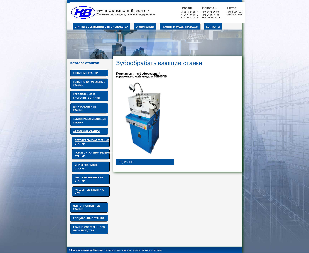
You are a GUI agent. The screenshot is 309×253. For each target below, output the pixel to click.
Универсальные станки (86, 166)
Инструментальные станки (89, 179)
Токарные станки (85, 73)
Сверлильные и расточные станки (86, 96)
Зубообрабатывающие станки (89, 120)
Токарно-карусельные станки (89, 83)
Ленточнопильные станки (86, 207)
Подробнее (126, 162)
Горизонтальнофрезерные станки (92, 154)
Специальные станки (88, 218)
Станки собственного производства (101, 26)
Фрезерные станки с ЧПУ (89, 191)
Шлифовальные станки (84, 108)
